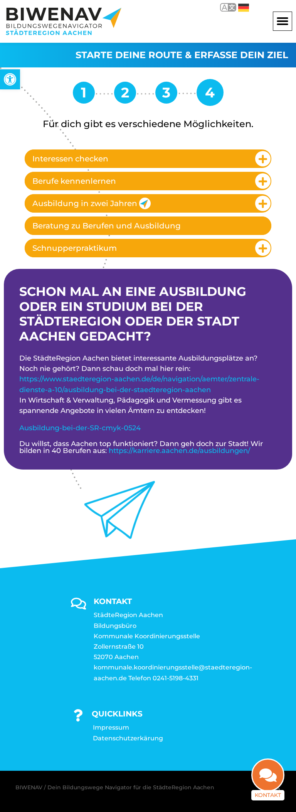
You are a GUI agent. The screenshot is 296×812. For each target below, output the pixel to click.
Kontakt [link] (268, 795)
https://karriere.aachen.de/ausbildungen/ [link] (179, 450)
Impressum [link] (111, 727)
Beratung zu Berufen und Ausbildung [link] (106, 225)
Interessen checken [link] (70, 158)
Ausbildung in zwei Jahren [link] (84, 203)
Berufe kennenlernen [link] (74, 181)
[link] (10, 79)
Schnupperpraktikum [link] (74, 248)
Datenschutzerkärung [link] (128, 738)
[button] (282, 21)
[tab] (148, 158)
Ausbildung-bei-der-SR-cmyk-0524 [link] (80, 428)
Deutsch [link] (238, 7)
